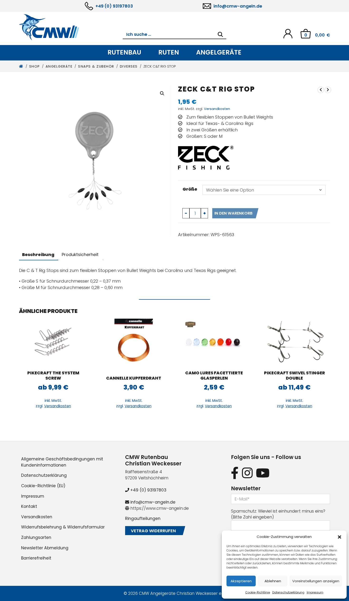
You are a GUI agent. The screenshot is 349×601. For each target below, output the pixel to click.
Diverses (129, 66)
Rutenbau (124, 52)
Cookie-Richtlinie (257, 592)
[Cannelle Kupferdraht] (133, 342)
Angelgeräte (218, 52)
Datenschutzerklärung (288, 592)
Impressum (315, 592)
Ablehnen (272, 580)
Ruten (168, 52)
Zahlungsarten (36, 537)
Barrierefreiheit (36, 558)
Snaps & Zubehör (96, 66)
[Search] (220, 34)
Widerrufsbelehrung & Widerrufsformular (63, 527)
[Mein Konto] (287, 33)
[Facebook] (235, 473)
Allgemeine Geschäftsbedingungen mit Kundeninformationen (62, 462)
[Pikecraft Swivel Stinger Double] (294, 342)
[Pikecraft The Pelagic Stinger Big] (320, 89)
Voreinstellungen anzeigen (315, 580)
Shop (34, 66)
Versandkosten (217, 108)
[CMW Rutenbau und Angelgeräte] (71, 27)
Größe (190, 189)
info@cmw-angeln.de (237, 6)
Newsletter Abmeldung (44, 548)
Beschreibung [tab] (38, 254)
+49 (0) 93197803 (114, 6)
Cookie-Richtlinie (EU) (43, 486)
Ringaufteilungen (142, 518)
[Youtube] (263, 473)
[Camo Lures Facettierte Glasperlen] (214, 342)
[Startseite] (21, 66)
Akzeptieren (241, 580)
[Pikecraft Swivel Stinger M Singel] (328, 89)
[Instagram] (247, 473)
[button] (339, 536)
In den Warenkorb (233, 213)
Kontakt (29, 506)
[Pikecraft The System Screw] (53, 342)
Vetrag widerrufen (153, 531)
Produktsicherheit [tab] (80, 254)
